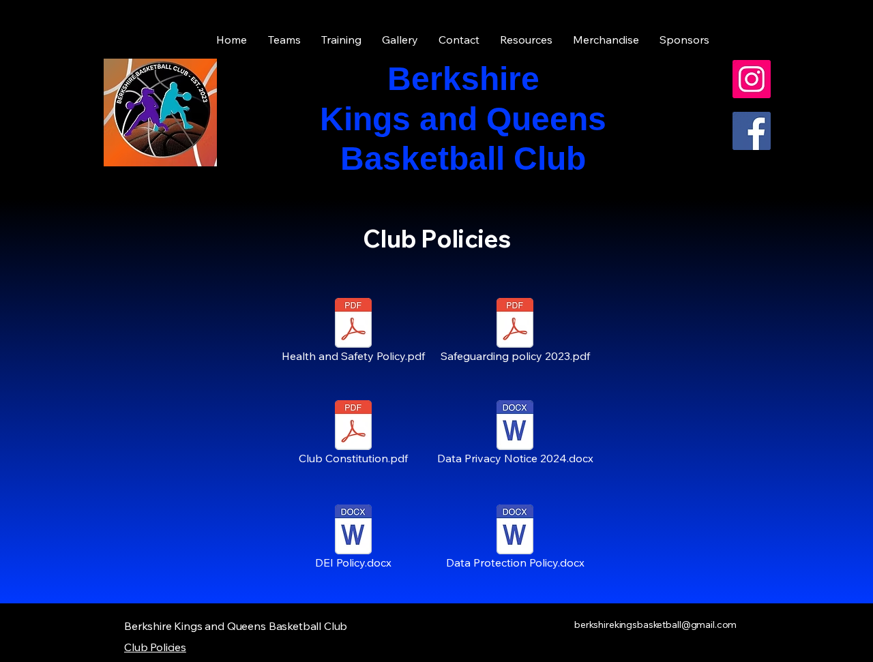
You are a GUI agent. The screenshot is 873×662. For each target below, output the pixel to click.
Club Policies (155, 647)
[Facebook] (752, 131)
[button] (526, 39)
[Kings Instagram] (752, 79)
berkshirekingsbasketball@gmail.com (655, 624)
